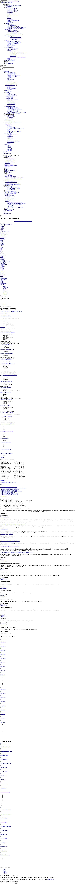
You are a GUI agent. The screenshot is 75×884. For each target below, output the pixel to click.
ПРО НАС (7, 23)
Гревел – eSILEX (11, 120)
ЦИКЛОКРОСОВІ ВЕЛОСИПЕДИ (15, 109)
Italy (1, 249)
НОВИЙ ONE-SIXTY (12, 9)
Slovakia (2, 272)
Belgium (2, 230)
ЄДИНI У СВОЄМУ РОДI (13, 48)
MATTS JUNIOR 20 (11, 101)
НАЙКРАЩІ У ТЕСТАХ (12, 49)
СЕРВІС (6, 40)
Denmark (2, 238)
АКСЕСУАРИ (8, 133)
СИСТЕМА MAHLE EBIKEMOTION (15, 33)
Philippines (2, 266)
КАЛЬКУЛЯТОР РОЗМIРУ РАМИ (14, 42)
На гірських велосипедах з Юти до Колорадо (19, 52)
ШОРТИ (9, 146)
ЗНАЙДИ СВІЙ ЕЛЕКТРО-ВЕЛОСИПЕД (13, 122)
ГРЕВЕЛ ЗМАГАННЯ (12, 94)
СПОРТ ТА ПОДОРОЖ (12, 81)
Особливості (5, 292)
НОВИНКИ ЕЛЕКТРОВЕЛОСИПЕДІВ (13, 5)
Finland (1, 241)
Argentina (2, 227)
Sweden (1, 277)
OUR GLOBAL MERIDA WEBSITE (23, 221)
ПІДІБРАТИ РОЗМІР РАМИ (13, 43)
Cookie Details (14, 881)
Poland (1, 267)
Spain (1, 276)
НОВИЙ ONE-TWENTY (13, 8)
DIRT (9, 17)
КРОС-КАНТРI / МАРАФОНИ (14, 75)
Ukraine (1, 282)
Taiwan (1, 280)
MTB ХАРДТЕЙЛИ (12, 74)
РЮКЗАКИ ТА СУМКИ (12, 134)
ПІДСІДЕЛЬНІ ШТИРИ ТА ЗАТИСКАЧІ (16, 128)
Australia (2, 228)
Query (1, 65)
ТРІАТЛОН (10, 89)
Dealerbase (5, 872)
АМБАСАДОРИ (11, 36)
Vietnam (2, 284)
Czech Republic (3, 237)
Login (6, 62)
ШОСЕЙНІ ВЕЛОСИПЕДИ (11, 85)
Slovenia (2, 273)
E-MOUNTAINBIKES (9, 115)
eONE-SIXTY (10, 6)
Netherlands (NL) (3, 260)
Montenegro (2, 258)
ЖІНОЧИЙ (10, 150)
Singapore (2, 271)
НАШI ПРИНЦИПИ (12, 25)
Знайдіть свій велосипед (10, 60)
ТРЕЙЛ (9, 78)
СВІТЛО (9, 137)
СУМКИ (9, 135)
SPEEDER (10, 91)
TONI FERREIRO (13, 39)
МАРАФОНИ (10, 77)
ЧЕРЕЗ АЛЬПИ (13, 55)
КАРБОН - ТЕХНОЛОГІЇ (13, 30)
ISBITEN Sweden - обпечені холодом (17, 51)
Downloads (5, 289)
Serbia (1, 270)
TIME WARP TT (13, 56)
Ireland (1, 247)
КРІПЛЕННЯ (10, 136)
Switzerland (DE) (3, 278)
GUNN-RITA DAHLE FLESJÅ (16, 38)
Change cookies (8, 881)
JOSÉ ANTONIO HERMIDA (15, 37)
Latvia (1, 252)
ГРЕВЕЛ (7, 92)
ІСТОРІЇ (9, 50)
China (1, 232)
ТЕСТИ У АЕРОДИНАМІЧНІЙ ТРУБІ (17, 57)
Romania (2, 269)
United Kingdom (3, 283)
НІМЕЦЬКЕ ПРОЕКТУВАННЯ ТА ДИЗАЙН (17, 27)
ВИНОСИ (10, 126)
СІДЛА (9, 129)
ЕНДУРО (9, 80)
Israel (1, 248)
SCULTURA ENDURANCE (13, 20)
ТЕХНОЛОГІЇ (8, 29)
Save (16, 882)
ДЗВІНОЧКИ (10, 138)
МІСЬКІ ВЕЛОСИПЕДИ (10, 96)
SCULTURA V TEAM (12, 59)
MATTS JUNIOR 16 (11, 103)
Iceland (1, 245)
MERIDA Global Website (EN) (6, 224)
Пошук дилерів (3, 303)
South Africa (2, 275)
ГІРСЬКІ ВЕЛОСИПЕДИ (10, 72)
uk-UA (4, 211)
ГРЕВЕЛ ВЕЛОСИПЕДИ (13, 110)
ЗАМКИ (9, 143)
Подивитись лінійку (4, 638)
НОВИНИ (5, 151)
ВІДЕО (9, 58)
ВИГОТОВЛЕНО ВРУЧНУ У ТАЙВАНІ (16, 28)
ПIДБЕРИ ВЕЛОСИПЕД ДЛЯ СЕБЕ (12, 113)
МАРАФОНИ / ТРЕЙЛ (12, 76)
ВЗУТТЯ (9, 147)
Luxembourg (2, 254)
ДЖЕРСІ (9, 145)
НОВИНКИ (7, 7)
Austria (1, 229)
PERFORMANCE (11, 116)
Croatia (1, 235)
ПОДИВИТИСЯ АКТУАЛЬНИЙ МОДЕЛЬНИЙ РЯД (11, 311)
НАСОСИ (10, 139)
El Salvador (2, 239)
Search (2, 66)
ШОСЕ (9, 87)
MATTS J (9, 105)
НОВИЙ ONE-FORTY (12, 11)
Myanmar (2, 259)
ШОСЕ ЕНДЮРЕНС (12, 88)
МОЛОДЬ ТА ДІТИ (9, 98)
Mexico (1, 257)
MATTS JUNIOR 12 (11, 104)
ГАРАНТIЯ (10, 46)
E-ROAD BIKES (8, 119)
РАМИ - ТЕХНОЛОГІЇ (12, 32)
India (1, 246)
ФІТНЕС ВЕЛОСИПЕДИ (13, 111)
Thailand (2, 281)
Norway (2, 265)
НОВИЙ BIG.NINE (11, 13)
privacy (4, 871)
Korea (1, 251)
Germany (2, 243)
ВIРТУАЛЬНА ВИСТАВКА (13, 26)
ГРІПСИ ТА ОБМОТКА (12, 127)
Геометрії (5, 288)
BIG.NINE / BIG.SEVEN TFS (13, 14)
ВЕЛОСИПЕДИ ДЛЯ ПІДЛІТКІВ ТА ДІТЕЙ (17, 112)
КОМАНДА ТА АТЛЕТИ (10, 34)
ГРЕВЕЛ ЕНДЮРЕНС (12, 95)
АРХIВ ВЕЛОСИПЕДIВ (10, 106)
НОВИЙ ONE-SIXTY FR (13, 10)
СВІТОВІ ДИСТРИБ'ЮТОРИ (14, 41)
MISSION (9, 21)
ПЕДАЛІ (9, 130)
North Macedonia (3, 264)
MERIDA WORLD (9, 47)
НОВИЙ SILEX (11, 22)
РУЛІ (8, 125)
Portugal (2, 268)
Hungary (2, 244)
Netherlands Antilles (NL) (5, 261)
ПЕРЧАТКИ (10, 148)
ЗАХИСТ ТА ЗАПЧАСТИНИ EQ (14, 131)
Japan (1, 250)
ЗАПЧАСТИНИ (8, 124)
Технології (5, 293)
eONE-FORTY (10, 118)
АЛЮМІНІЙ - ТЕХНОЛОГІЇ (13, 31)
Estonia (1, 240)
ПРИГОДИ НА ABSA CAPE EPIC (17, 53)
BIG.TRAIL (10, 15)
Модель (4, 286)
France (1, 242)
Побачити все (3, 743)
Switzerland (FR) (3, 279)
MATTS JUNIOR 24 (11, 100)
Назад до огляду (3, 560)
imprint (4, 870)
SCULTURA (10, 19)
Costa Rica (2, 234)
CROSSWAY (10, 97)
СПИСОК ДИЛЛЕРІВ (12, 45)
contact (4, 869)
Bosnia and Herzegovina (5, 231)
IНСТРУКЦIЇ (10, 44)
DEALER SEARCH (9, 63)
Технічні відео (5, 290)
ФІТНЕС (7, 90)
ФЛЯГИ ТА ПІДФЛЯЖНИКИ (14, 141)
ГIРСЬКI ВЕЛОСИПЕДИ (13, 99)
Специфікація (5, 287)
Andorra (2, 226)
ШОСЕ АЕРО (10, 86)
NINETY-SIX (10, 12)
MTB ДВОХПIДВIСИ (12, 73)
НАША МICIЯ (10, 24)
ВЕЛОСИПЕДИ (6, 71)
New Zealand (3, 263)
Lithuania (2, 253)
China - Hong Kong (4, 233)
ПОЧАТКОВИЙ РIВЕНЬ (13, 82)
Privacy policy (51, 879)
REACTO (9, 18)
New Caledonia (3, 262)
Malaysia (2, 256)
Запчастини (5, 291)
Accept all (2, 881)
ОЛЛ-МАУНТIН (11, 79)
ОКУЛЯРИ (10, 149)
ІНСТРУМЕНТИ (11, 142)
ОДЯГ (6, 144)
